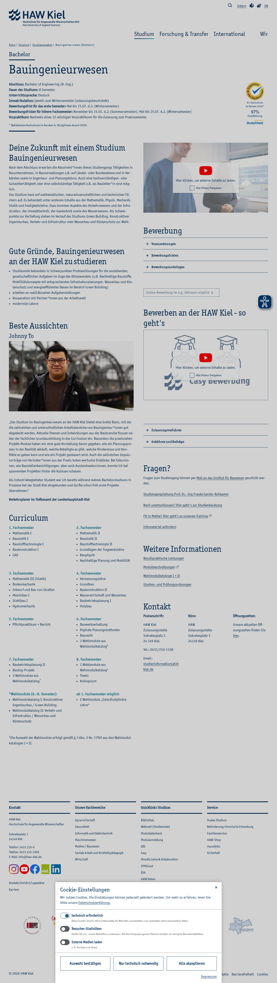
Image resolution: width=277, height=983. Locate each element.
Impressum (209, 976)
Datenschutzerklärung (94, 903)
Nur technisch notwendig (138, 963)
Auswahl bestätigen (85, 963)
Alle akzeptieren (192, 963)
